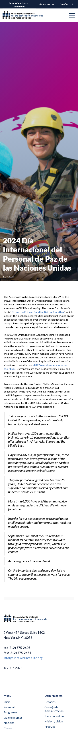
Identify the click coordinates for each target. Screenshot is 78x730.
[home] (24, 15)
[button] (48, 4)
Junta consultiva (54, 716)
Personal (9, 707)
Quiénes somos (13, 717)
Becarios (50, 701)
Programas (10, 712)
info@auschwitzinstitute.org (23, 658)
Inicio (7, 701)
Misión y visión (53, 721)
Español (64, 4)
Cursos (8, 728)
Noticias (9, 722)
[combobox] (66, 4)
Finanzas (49, 726)
